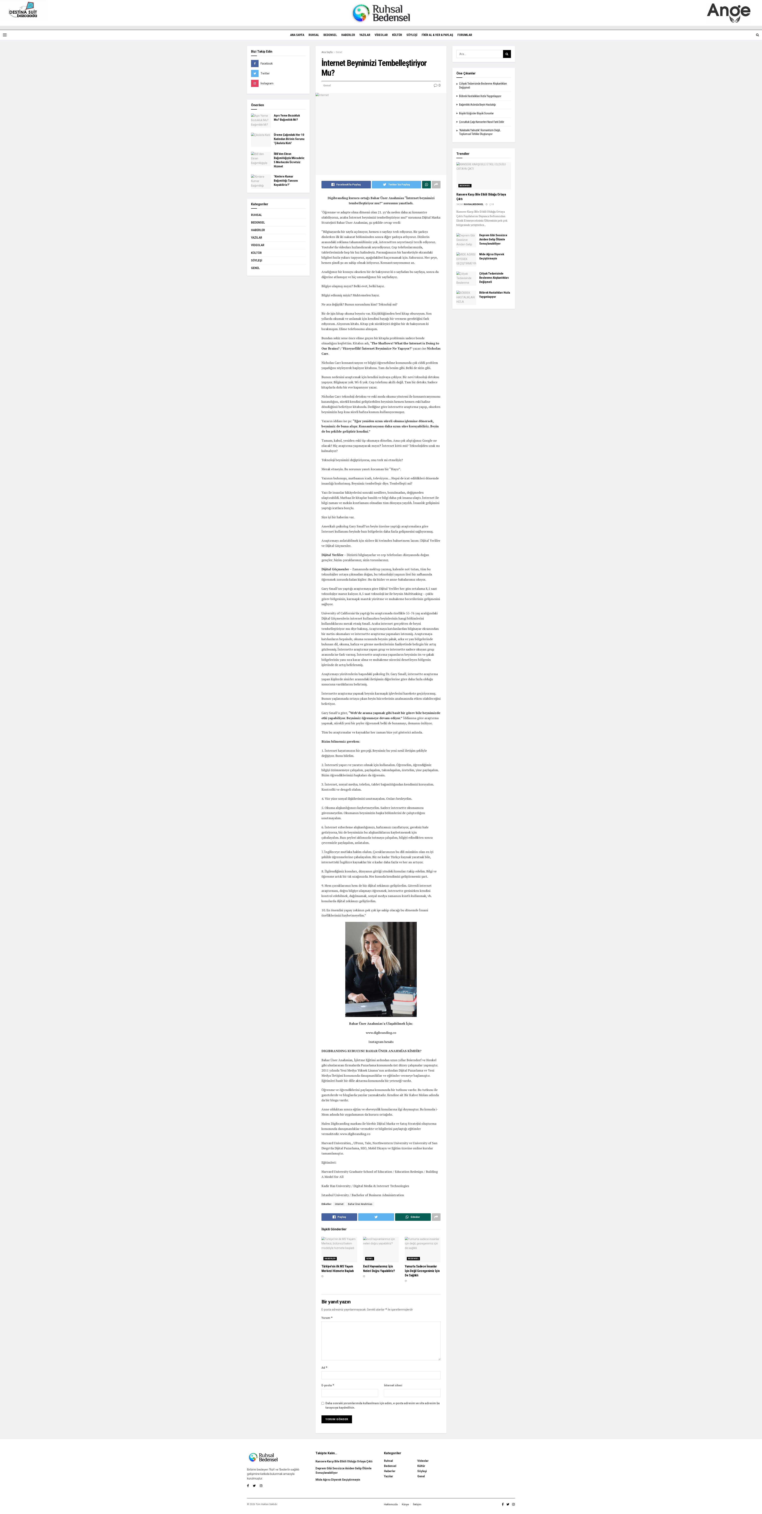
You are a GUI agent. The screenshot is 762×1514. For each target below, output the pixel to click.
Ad (324, 1367)
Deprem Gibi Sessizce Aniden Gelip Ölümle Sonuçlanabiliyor (493, 239)
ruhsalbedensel (473, 204)
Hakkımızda (391, 1504)
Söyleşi (411, 35)
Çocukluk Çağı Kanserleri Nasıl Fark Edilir (481, 121)
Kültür (397, 35)
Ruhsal (314, 35)
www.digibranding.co (381, 1032)
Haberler (348, 35)
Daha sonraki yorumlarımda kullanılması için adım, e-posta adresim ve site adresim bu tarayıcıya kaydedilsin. (382, 1405)
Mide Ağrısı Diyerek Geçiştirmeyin (338, 1479)
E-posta (327, 1385)
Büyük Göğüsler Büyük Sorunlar (476, 113)
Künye (405, 1504)
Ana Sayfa (297, 35)
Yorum (327, 1318)
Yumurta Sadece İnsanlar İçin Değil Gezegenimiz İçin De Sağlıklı (422, 1270)
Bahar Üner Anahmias (360, 1204)
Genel (339, 52)
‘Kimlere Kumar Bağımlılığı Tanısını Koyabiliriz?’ (286, 181)
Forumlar (464, 35)
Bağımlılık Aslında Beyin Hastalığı (477, 104)
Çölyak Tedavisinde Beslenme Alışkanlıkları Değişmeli (494, 278)
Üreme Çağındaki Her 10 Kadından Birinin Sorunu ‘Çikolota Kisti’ (289, 139)
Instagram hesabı (381, 1042)
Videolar (381, 35)
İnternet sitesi (393, 1385)
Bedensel (330, 35)
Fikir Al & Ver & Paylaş (437, 35)
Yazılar (364, 35)
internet (339, 1204)
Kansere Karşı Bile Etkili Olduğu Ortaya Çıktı (344, 1461)
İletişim (417, 1504)
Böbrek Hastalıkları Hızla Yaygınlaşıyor (480, 96)
